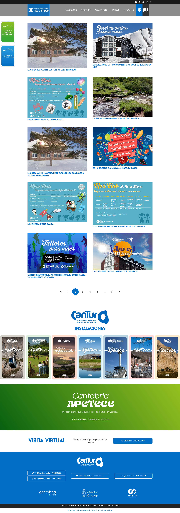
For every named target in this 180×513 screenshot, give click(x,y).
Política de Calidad (97, 510)
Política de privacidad (83, 510)
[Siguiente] (119, 291)
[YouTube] (136, 2)
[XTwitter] (143, 2)
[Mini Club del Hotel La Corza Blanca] (57, 78)
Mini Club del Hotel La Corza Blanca (45, 120)
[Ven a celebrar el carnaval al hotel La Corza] (122, 128)
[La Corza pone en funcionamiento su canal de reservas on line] (122, 25)
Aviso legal (71, 510)
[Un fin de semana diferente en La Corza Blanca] (122, 78)
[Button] (8, 31)
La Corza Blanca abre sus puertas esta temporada (52, 70)
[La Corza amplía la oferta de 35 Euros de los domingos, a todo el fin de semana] (57, 128)
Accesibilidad (108, 510)
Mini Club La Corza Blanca (40, 224)
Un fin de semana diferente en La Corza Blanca (116, 119)
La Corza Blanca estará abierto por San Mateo (115, 271)
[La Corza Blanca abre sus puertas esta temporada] (57, 25)
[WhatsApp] (150, 2)
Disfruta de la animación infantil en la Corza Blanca (119, 227)
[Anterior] (61, 291)
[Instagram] (147, 2)
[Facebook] (139, 2)
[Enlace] (38, 10)
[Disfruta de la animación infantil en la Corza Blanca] (122, 184)
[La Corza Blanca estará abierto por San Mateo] (122, 235)
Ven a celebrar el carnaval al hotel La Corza (115, 168)
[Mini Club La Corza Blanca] (57, 184)
